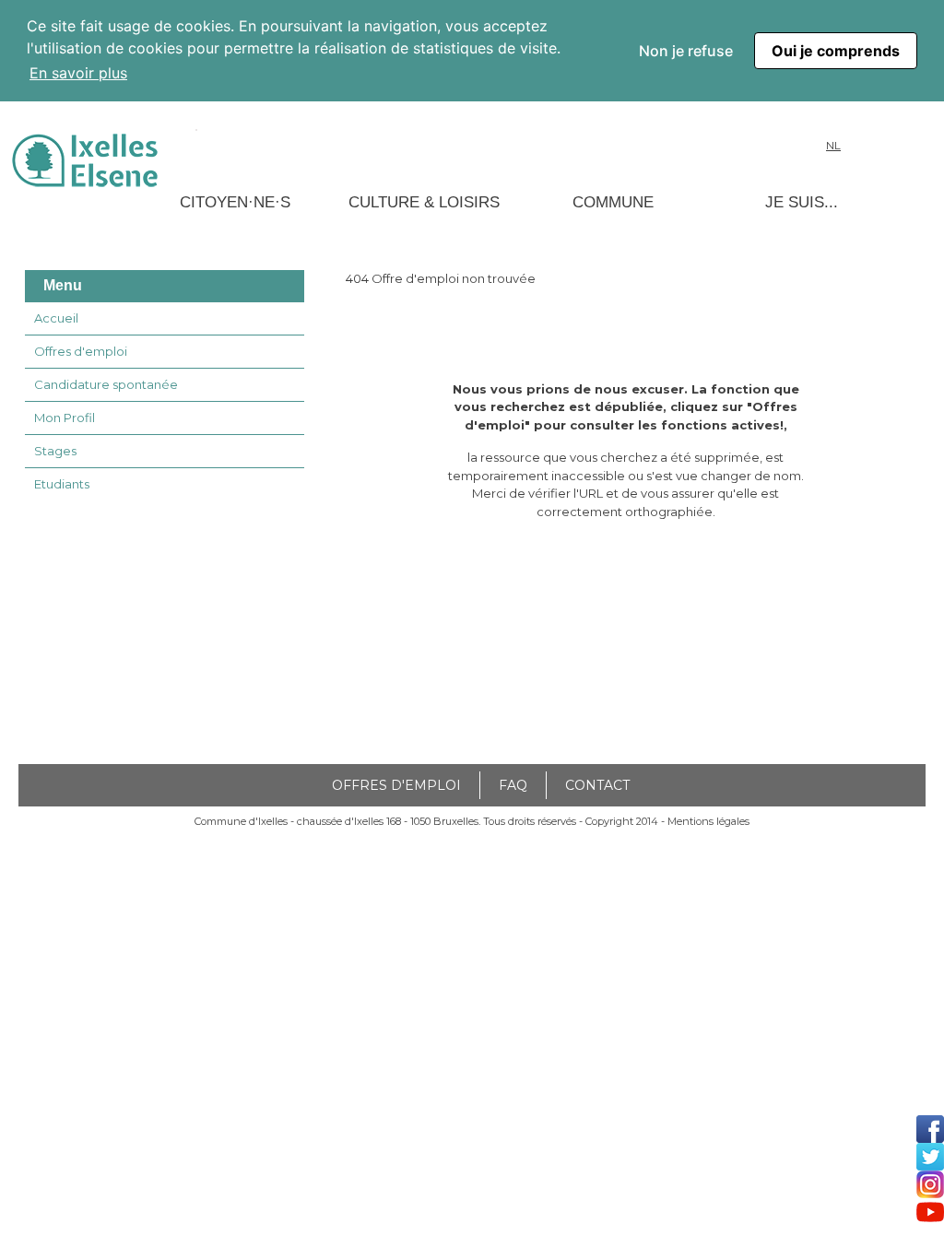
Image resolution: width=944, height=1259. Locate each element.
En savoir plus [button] (78, 73)
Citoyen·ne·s (235, 202)
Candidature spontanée (106, 384)
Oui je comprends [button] (836, 50)
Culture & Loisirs (424, 202)
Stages (55, 450)
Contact (597, 785)
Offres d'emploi (80, 351)
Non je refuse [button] (686, 50)
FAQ (513, 785)
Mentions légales (708, 821)
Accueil (56, 318)
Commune (613, 202)
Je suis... (801, 202)
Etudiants (61, 484)
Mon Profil (64, 417)
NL (833, 145)
